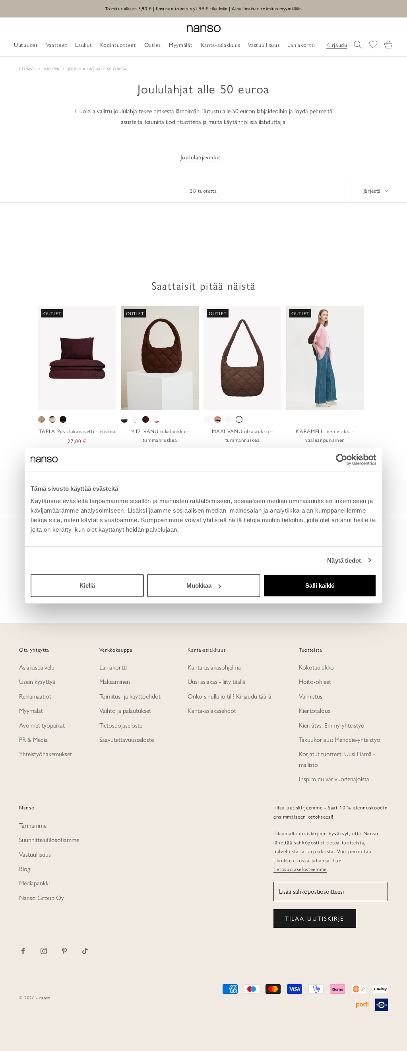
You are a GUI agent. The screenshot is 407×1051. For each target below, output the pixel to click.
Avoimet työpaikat (42, 725)
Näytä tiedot (344, 560)
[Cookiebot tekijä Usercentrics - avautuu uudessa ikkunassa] (341, 459)
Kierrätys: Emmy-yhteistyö (331, 725)
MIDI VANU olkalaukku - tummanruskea (160, 435)
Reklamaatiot (35, 696)
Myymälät (31, 710)
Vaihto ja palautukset (125, 710)
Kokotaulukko (316, 667)
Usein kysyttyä (37, 681)
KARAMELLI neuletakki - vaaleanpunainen (325, 435)
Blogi (25, 868)
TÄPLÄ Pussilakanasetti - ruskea (77, 431)
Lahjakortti (113, 667)
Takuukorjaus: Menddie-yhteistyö (339, 739)
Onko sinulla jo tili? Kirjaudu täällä (229, 696)
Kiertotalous (314, 710)
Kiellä (87, 585)
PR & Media (33, 739)
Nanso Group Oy (41, 897)
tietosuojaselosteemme (300, 869)
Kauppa (52, 69)
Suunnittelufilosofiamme (49, 839)
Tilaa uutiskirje (315, 918)
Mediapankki (34, 882)
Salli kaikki (320, 585)
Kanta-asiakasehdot (212, 710)
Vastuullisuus (35, 854)
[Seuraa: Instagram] (44, 951)
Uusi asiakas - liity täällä (216, 681)
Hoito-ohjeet (315, 681)
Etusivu (27, 69)
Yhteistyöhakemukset (45, 753)
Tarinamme (33, 825)
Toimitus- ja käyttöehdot (130, 696)
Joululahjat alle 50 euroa (97, 69)
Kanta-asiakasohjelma (214, 667)
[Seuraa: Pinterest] (64, 951)
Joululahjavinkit (200, 157)
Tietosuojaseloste (120, 725)
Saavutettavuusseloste (126, 739)
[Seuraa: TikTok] (85, 951)
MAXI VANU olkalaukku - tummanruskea (242, 435)
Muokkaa (198, 585)
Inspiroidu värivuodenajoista (334, 778)
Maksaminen (114, 681)
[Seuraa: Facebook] (23, 951)
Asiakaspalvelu (36, 667)
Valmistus (310, 696)
